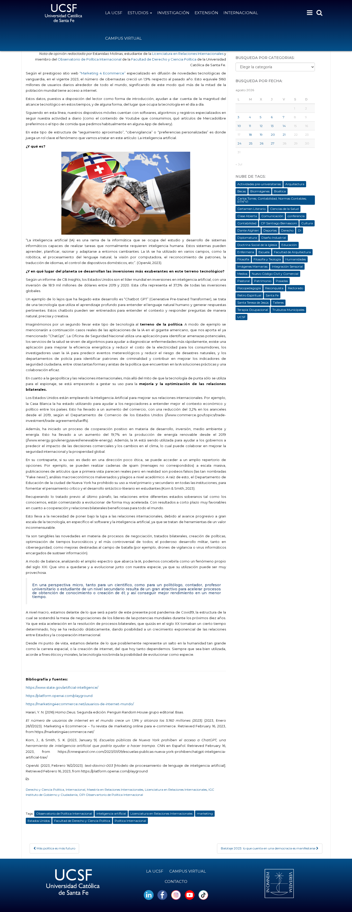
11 (250, 126)
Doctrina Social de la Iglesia (257, 245)
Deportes (270, 230)
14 (284, 126)
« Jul (239, 164)
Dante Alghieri (248, 230)
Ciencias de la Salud (284, 209)
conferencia (296, 216)
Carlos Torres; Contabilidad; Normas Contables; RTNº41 (272, 200)
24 (239, 143)
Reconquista (274, 288)
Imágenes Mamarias (252, 266)
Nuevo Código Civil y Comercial (275, 274)
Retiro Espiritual (249, 295)
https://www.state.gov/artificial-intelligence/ (62, 687)
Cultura (307, 223)
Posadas (282, 281)
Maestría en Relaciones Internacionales (115, 789)
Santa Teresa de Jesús (253, 302)
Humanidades (295, 259)
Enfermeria (245, 252)
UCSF (241, 317)
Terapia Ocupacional (252, 310)
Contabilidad (246, 223)
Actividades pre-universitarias (259, 184)
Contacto (176, 881)
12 (261, 126)
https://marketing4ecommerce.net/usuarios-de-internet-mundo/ (80, 704)
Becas (241, 191)
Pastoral (243, 281)
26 (261, 143)
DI (299, 230)
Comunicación (272, 216)
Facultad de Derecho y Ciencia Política (164, 59)
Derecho (287, 230)
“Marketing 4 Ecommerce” (102, 73)
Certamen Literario (251, 209)
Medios (242, 274)
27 (272, 143)
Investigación (173, 12)
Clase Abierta (247, 216)
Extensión (206, 12)
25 (250, 143)
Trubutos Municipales (288, 310)
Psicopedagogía (249, 288)
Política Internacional (130, 821)
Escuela (264, 252)
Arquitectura (294, 184)
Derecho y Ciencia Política (45, 789)
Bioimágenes (260, 191)
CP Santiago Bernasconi (279, 223)
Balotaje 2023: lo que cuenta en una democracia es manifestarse (268, 848)
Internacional (240, 12)
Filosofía (243, 259)
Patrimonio (262, 281)
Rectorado (295, 288)
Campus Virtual (123, 38)
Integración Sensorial (287, 266)
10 (239, 126)
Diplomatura (247, 238)
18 (250, 135)
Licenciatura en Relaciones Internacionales (187, 54)
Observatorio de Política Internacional (89, 59)
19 (261, 135)
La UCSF (113, 12)
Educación (289, 245)
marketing (205, 813)
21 (284, 135)
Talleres (278, 302)
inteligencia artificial (111, 813)
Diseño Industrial (273, 238)
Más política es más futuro (55, 848)
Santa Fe (272, 295)
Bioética (280, 191)
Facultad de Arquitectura (292, 252)
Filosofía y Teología (267, 259)
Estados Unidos (39, 821)
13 (272, 126)
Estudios (138, 12)
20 (273, 135)
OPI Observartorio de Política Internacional (111, 795)
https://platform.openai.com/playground (59, 696)
